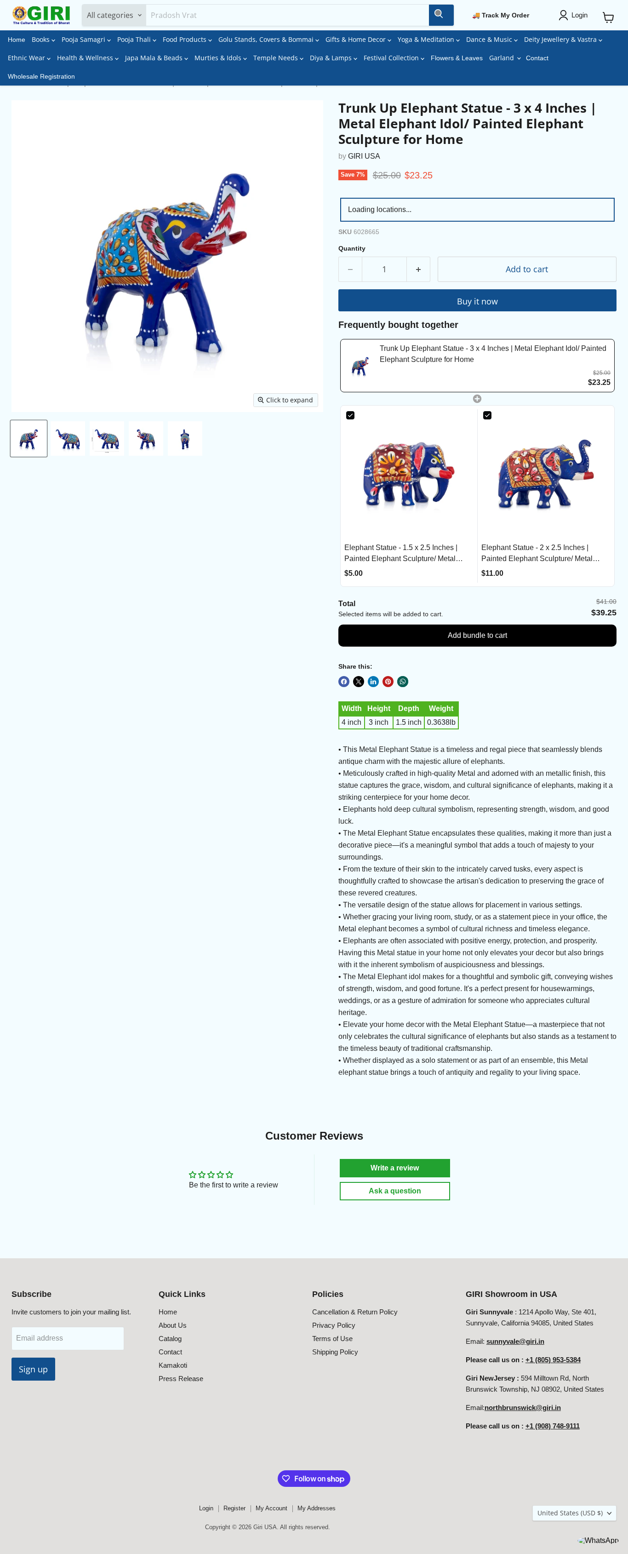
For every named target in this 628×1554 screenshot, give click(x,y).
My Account (271, 1508)
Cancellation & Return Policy (355, 1312)
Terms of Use (332, 1338)
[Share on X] (358, 681)
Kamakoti (173, 1365)
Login (206, 1508)
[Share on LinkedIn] (373, 681)
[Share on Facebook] (343, 681)
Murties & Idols (218, 57)
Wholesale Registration (41, 76)
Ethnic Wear (27, 57)
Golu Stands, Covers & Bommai (266, 39)
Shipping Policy (335, 1352)
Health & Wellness (86, 57)
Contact (537, 58)
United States (570, 1512)
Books (41, 39)
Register (234, 1508)
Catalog (170, 1338)
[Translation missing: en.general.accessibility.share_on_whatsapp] (402, 681)
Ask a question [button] (395, 1191)
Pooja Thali (135, 39)
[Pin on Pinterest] (388, 681)
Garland (502, 57)
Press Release (181, 1378)
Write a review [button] (395, 1168)
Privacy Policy (333, 1325)
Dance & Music (490, 39)
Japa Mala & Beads (154, 57)
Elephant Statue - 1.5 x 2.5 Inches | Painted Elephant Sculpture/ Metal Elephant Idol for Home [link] (400, 554)
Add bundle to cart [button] (477, 635)
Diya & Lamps (332, 57)
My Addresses (316, 1508)
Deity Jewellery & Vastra (561, 39)
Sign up (33, 1369)
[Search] (441, 15)
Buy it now (477, 301)
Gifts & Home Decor (356, 39)
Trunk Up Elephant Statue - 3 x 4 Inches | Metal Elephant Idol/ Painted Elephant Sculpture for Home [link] (493, 353)
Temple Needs (276, 57)
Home (16, 39)
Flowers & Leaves (457, 58)
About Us (173, 1325)
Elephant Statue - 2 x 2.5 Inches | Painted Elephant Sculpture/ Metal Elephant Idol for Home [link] (537, 554)
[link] (360, 365)
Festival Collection (392, 57)
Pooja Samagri (84, 39)
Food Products (185, 39)
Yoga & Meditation (427, 39)
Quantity (351, 248)
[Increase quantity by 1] (418, 269)
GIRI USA (364, 156)
